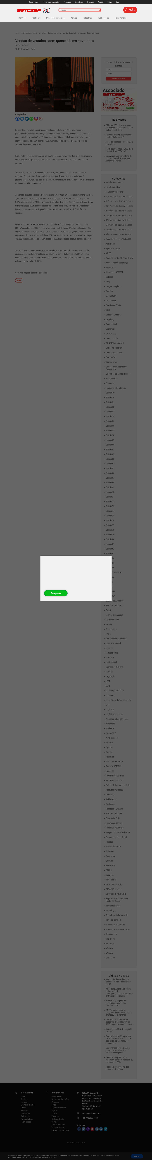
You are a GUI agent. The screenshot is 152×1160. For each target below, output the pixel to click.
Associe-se (79, 2)
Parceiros (67, 2)
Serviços (23, 18)
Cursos (74, 18)
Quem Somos (33, 2)
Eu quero (56, 593)
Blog (117, 2)
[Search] (100, 10)
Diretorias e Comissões (51, 2)
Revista (100, 2)
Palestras (87, 18)
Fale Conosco (121, 18)
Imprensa (90, 2)
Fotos (110, 2)
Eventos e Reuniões (55, 18)
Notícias (36, 18)
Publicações (103, 18)
